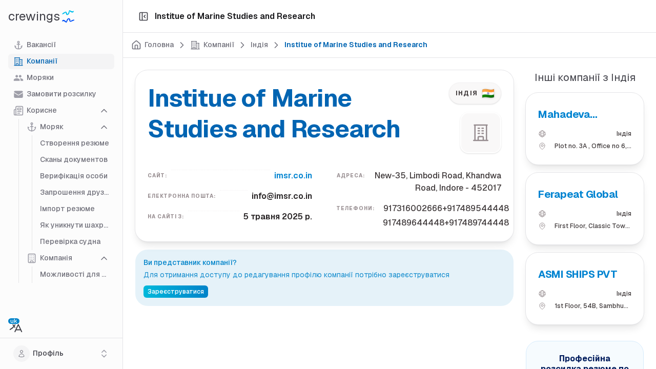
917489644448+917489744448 (446, 222)
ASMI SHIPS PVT (577, 274)
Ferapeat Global (578, 194)
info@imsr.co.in (282, 196)
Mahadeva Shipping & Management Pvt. (581, 114)
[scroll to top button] (639, 318)
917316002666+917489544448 (446, 208)
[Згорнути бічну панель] (143, 16)
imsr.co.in (293, 175)
